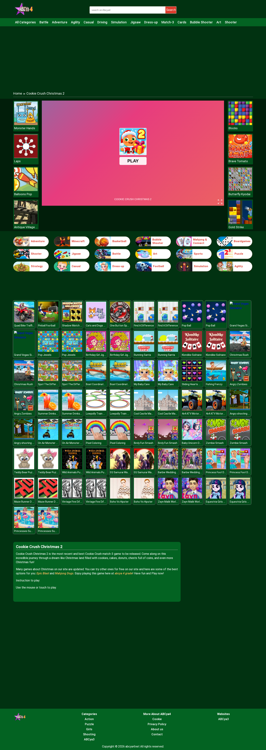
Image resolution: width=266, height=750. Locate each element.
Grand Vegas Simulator (243, 325)
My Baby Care (142, 384)
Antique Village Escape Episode (26, 227)
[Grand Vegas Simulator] (240, 308)
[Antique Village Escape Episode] (26, 223)
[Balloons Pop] (26, 190)
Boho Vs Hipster (119, 501)
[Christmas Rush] (240, 351)
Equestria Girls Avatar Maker (222, 501)
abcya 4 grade (123, 573)
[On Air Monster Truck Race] (48, 439)
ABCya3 (89, 739)
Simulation (119, 22)
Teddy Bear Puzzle (25, 472)
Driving (102, 22)
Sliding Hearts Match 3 (195, 384)
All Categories (25, 22)
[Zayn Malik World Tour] (168, 497)
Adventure (59, 22)
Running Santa (142, 354)
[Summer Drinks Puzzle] (48, 409)
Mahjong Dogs (64, 573)
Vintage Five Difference (75, 501)
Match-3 (167, 22)
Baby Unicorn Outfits (194, 443)
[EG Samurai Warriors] (120, 468)
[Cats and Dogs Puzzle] (96, 321)
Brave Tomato (238, 161)
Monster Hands (24, 128)
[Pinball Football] (48, 321)
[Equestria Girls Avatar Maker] (216, 497)
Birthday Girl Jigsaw (97, 354)
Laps (17, 161)
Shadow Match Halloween (77, 325)
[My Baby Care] (144, 380)
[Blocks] (240, 124)
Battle (43, 22)
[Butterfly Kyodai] (240, 190)
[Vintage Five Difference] (72, 497)
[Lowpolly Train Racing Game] (96, 409)
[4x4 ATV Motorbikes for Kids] (192, 409)
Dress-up (151, 22)
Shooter (231, 22)
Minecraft (78, 241)
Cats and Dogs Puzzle (98, 325)
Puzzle (239, 253)
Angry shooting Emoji (242, 413)
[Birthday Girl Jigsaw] (96, 351)
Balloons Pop (23, 194)
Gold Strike (236, 227)
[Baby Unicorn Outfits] (192, 439)
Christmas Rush (239, 354)
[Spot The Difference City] (48, 380)
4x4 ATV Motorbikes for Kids (198, 413)
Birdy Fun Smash (143, 443)
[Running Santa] (144, 351)
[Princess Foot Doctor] (216, 468)
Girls (89, 729)
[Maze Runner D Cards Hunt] (24, 497)
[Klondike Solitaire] (192, 351)
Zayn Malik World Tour (170, 501)
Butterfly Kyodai (239, 194)
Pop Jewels (44, 354)
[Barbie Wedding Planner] (168, 468)
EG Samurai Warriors (122, 472)
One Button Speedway (123, 325)
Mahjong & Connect (200, 241)
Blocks (233, 128)
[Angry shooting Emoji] (240, 409)
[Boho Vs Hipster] (120, 497)
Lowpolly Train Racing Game (102, 413)
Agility (75, 22)
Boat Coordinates (96, 384)
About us (157, 729)
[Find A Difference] (144, 321)
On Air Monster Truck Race (53, 443)
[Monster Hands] (26, 124)
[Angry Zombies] (240, 380)
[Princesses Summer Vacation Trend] (24, 527)
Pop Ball (186, 325)
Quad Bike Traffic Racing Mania (32, 325)
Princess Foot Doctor (218, 472)
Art (218, 22)
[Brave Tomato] (240, 157)
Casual (89, 22)
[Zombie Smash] (216, 439)
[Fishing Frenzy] (216, 380)
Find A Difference (144, 325)
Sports (198, 253)
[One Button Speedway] (120, 321)
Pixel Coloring (93, 443)
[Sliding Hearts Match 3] (192, 380)
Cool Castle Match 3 (145, 413)
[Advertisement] (133, 55)
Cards (182, 22)
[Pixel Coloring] (96, 439)
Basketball (119, 241)
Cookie (157, 719)
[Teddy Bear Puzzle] (24, 468)
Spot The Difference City (52, 384)
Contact (157, 734)
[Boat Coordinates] (96, 380)
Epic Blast (43, 573)
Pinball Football (46, 325)
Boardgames (242, 241)
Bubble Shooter (201, 22)
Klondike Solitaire (192, 354)
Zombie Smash (215, 443)
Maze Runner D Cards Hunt (29, 501)
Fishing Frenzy (214, 384)
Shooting (89, 734)
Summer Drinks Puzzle (51, 413)
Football (158, 266)
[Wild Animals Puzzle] (72, 468)
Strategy (37, 266)
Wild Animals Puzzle (73, 472)
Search (171, 10)
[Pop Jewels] (48, 351)
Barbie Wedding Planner (171, 472)
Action (89, 719)
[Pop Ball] (192, 321)
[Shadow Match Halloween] (72, 321)
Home (17, 93)
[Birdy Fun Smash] (144, 439)
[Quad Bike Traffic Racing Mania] (24, 321)
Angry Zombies (238, 384)
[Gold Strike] (240, 223)
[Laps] (26, 157)
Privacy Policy (157, 724)
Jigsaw (135, 22)
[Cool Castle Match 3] (144, 409)
